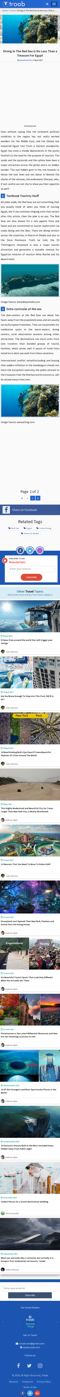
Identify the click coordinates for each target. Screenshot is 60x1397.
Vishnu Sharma (12, 1269)
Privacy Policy (44, 1381)
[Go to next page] (32, 498)
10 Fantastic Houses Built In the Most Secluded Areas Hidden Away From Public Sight (27, 1147)
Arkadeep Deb (26, 60)
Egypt (29, 528)
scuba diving (45, 528)
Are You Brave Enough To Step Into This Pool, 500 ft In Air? (27, 698)
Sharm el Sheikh (31, 533)
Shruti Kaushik (12, 1213)
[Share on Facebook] (23, 1393)
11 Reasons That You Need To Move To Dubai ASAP (26, 864)
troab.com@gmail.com (31, 1343)
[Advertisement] (30, 95)
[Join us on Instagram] (40, 1365)
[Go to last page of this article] (38, 498)
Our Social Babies (30, 1307)
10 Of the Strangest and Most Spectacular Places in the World (28, 1091)
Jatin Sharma (11, 651)
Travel (13, 10)
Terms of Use (30, 1387)
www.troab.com (31, 1347)
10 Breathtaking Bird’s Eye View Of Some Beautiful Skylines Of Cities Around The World (26, 754)
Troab (45, 1375)
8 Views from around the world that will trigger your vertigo (26, 642)
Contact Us (27, 1381)
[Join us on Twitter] (29, 1365)
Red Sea (15, 528)
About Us (13, 1381)
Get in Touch (30, 1335)
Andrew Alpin (11, 820)
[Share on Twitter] (30, 1393)
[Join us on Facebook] (18, 1365)
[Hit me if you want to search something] (47, 4)
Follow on (30, 1355)
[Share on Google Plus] (37, 1393)
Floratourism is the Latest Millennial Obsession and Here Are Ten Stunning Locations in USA (29, 1035)
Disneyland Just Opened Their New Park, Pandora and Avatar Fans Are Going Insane (27, 923)
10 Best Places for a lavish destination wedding (24, 1201)
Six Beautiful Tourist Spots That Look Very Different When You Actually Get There (27, 979)
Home (5, 10)
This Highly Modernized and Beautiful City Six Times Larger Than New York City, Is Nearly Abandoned (27, 810)
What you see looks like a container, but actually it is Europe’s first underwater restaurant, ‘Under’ (27, 1259)
